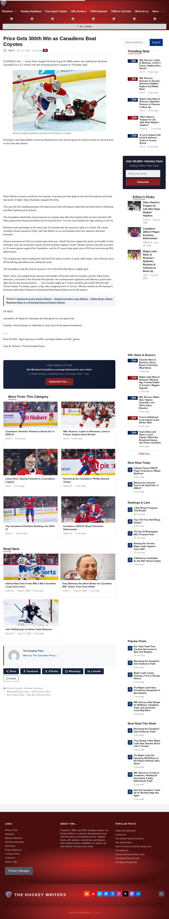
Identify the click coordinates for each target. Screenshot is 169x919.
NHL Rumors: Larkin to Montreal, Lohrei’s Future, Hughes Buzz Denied (86, 433)
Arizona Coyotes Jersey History (34, 298)
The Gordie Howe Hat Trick (127, 858)
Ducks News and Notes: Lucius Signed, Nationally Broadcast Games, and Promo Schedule (150, 437)
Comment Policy (12, 854)
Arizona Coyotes (15, 688)
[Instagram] (119, 893)
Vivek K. (66, 591)
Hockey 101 (120, 835)
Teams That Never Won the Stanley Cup (133, 846)
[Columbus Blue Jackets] (156, 20)
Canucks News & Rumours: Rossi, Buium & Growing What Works (148, 363)
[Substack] (86, 893)
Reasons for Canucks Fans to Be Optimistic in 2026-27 (146, 485)
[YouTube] (93, 893)
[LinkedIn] (138, 893)
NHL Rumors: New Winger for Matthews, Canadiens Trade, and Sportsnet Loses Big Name (147, 706)
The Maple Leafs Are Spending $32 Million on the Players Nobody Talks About (147, 759)
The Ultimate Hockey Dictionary (129, 838)
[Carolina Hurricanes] (94, 20)
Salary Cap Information (125, 831)
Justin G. (9, 591)
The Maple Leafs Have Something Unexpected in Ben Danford (147, 690)
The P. (11, 50)
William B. (68, 486)
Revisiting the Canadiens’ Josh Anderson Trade (147, 662)
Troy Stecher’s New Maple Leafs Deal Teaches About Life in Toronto (147, 743)
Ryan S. (9, 533)
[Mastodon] (132, 893)
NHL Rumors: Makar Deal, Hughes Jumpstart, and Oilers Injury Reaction (149, 402)
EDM (134, 117)
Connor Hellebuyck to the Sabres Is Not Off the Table (149, 420)
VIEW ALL (144, 454)
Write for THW (11, 830)
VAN (134, 360)
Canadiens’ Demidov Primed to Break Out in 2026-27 (30, 433)
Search (156, 42)
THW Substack (98, 11)
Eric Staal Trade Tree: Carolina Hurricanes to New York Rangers (145, 649)
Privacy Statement (13, 850)
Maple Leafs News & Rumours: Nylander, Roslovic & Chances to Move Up (149, 103)
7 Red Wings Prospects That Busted (145, 509)
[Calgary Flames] (74, 20)
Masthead (9, 834)
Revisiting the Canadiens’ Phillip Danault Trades (86, 480)
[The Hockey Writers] (3, 3)
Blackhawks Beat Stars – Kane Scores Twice (28, 691)
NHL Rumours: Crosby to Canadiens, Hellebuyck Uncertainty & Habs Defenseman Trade (146, 777)
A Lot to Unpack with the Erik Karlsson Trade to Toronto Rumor (150, 139)
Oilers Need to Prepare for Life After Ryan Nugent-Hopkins (149, 121)
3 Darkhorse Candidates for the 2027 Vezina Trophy (147, 559)
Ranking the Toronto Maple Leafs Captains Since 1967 (144, 546)
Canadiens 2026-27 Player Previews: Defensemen (83, 528)
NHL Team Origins (123, 842)
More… (156, 11)
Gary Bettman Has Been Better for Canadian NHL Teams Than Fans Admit (87, 585)
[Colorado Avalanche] (135, 20)
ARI (45, 50)
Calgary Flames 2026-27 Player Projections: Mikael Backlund (147, 471)
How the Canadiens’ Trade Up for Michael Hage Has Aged (147, 793)
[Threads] (125, 893)
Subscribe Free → (59, 381)
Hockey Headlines (31, 11)
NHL (134, 61)
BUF (134, 418)
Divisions (7, 11)
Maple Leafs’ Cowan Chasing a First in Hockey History (147, 676)
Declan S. (10, 633)
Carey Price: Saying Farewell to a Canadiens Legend (30, 480)
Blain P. (9, 438)
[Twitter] (99, 893)
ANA (134, 432)
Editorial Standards (13, 838)
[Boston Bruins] (33, 20)
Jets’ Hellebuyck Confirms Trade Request (28, 629)
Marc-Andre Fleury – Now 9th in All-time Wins (28, 695)
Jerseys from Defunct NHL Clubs (130, 854)
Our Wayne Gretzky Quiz (126, 862)
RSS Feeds (10, 846)
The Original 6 (121, 850)
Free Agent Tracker (56, 11)
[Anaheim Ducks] (13, 20)
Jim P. (66, 438)
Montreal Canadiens (33, 688)
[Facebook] (112, 893)
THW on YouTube (121, 11)
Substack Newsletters (14, 842)
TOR (134, 100)
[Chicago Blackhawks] (115, 20)
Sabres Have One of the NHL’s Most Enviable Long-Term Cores (30, 585)
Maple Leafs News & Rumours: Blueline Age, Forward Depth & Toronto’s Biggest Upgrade (149, 382)
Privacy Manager (18, 870)
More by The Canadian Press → (40, 655)
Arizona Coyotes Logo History (71, 298)
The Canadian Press (33, 651)
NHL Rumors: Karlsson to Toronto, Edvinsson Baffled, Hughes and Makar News (149, 83)
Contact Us (10, 858)
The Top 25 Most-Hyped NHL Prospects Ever (146, 533)
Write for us (142, 11)
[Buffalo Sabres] (54, 20)
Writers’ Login (11, 862)
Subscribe (143, 182)
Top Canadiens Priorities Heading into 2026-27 (30, 528)
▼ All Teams (84, 27)
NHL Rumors (78, 11)
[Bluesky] (106, 893)
